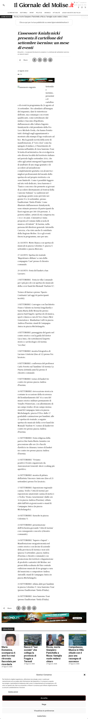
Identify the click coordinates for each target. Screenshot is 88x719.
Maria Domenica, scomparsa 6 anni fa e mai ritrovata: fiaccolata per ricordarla (9, 656)
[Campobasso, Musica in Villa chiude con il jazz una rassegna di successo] (77, 640)
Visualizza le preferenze (44, 711)
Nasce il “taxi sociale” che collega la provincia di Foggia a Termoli (31, 654)
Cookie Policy (41, 716)
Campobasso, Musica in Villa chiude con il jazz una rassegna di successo (41, 17)
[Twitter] (85, 7)
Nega (44, 704)
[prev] (82, 16)
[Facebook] (78, 7)
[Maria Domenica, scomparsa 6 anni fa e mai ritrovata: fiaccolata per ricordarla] (10, 640)
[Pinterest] (45, 60)
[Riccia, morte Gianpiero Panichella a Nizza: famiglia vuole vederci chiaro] (55, 640)
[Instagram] (82, 7)
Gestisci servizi (13, 692)
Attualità (20, 52)
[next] (86, 16)
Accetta (44, 698)
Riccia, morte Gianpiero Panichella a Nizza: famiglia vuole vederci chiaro (54, 654)
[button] (84, 675)
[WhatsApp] (50, 60)
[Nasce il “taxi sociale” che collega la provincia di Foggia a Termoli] (33, 640)
